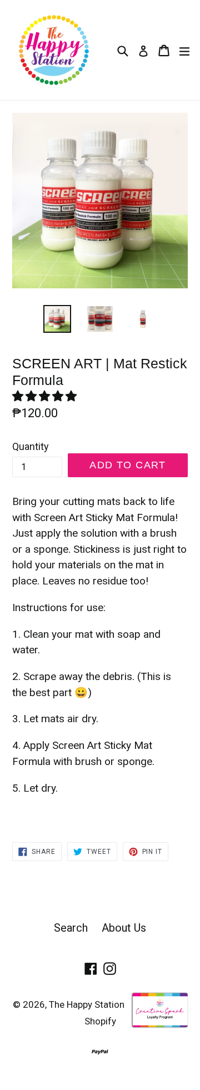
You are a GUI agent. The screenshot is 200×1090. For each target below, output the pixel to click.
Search (71, 927)
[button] (45, 396)
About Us (124, 927)
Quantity (30, 446)
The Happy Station (86, 1004)
